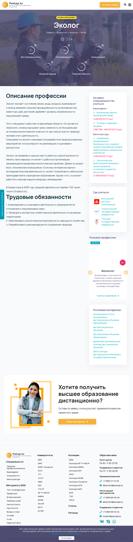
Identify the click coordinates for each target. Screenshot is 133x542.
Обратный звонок (75, 421)
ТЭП (71, 496)
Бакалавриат (13, 472)
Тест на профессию (16, 490)
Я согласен (66, 538)
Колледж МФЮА (76, 467)
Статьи (72, 505)
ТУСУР (41, 489)
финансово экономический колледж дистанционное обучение (106, 344)
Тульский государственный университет (110, 221)
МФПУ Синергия (45, 467)
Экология (73, 32)
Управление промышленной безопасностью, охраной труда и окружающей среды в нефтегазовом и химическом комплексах (107, 145)
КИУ (40, 485)
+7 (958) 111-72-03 (111, 481)
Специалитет (13, 476)
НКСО (71, 500)
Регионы (73, 512)
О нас (9, 519)
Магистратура (13, 479)
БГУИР (41, 511)
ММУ (40, 460)
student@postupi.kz (112, 516)
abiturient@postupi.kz (113, 485)
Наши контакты (14, 523)
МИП (40, 463)
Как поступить (13, 504)
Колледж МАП (75, 489)
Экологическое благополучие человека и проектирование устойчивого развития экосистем (106, 166)
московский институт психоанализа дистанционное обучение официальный (106, 318)
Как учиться (12, 508)
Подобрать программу (2, 204)
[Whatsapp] (114, 522)
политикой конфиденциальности (66, 533)
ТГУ (39, 474)
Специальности (14, 461)
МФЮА (41, 496)
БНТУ (40, 507)
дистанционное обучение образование (106, 336)
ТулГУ (41, 478)
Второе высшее (14, 497)
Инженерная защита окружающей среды (105, 114)
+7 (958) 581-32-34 (111, 512)
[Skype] (108, 522)
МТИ (40, 471)
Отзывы (10, 516)
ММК (71, 460)
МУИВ (40, 500)
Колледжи (73, 455)
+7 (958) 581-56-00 (111, 497)
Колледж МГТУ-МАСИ (79, 463)
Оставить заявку (110, 4)
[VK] (102, 522)
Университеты (45, 455)
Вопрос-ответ (13, 512)
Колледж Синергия (78, 482)
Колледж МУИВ (76, 478)
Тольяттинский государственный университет (110, 211)
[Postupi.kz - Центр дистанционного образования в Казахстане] (17, 5)
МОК (71, 493)
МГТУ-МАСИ (43, 493)
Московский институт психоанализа (108, 201)
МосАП (41, 504)
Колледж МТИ (75, 485)
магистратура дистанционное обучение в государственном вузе (107, 354)
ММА (40, 482)
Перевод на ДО (14, 501)
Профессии (61, 32)
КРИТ (71, 474)
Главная (49, 32)
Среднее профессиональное (16, 467)
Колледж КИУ (75, 471)
